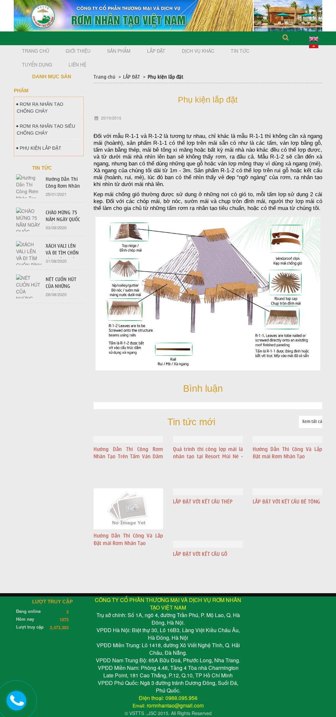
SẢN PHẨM (119, 50)
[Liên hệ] (16, 699)
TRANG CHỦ (35, 50)
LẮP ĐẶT (156, 50)
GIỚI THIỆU (78, 50)
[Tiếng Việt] (313, 45)
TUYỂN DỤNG (37, 64)
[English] (313, 38)
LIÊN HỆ (77, 64)
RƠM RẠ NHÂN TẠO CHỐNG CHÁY (40, 108)
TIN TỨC (240, 50)
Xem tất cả (312, 422)
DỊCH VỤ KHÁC (198, 50)
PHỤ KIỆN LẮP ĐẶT (40, 148)
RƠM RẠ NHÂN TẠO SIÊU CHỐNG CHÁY (46, 129)
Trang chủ (105, 77)
